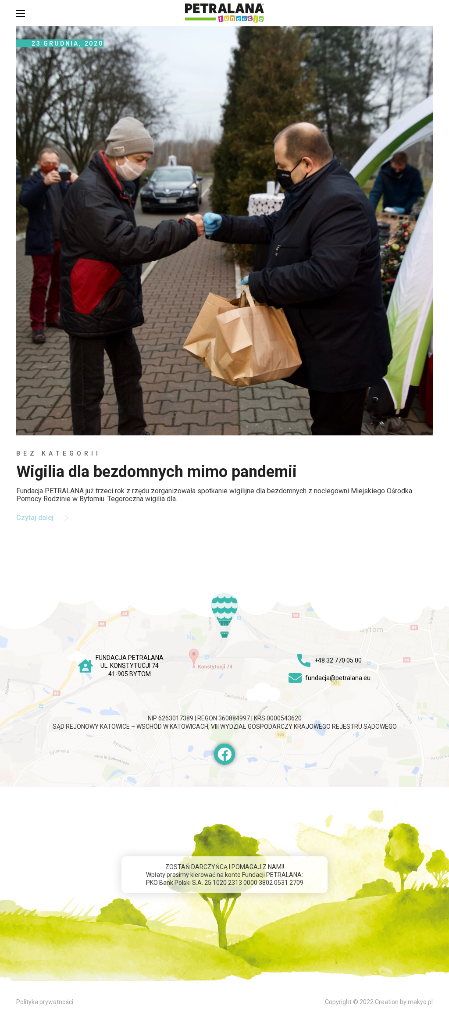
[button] (428, 13)
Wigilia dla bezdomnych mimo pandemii (156, 472)
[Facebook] (224, 754)
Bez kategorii (58, 453)
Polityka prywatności (44, 1001)
